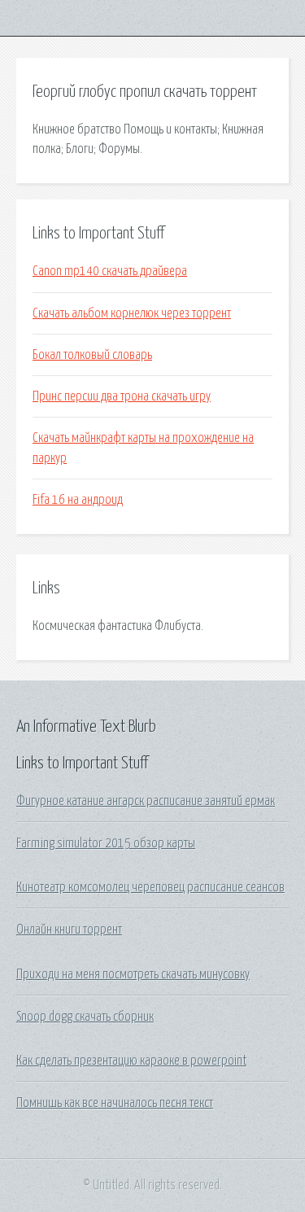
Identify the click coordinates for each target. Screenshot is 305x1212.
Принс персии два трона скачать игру (122, 396)
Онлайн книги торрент (69, 929)
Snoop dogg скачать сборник (85, 1016)
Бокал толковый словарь (92, 354)
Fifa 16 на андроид (78, 499)
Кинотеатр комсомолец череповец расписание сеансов (150, 887)
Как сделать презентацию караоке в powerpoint (131, 1060)
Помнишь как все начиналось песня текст (114, 1102)
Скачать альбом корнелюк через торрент (132, 313)
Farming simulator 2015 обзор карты (105, 843)
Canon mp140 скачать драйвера (110, 271)
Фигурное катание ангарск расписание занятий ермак (145, 800)
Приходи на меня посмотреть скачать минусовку (133, 974)
